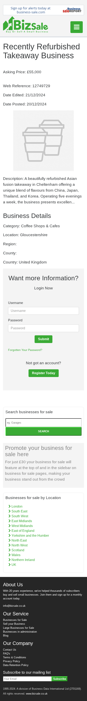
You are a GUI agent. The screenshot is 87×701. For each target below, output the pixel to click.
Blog (5, 635)
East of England (22, 530)
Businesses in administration (20, 631)
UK (13, 564)
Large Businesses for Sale (18, 627)
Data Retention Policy (16, 665)
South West (19, 516)
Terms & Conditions (14, 657)
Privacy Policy (11, 661)
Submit (43, 339)
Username (15, 303)
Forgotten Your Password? (25, 350)
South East (19, 511)
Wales (15, 555)
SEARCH (43, 431)
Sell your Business (14, 623)
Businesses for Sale (15, 619)
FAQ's (6, 653)
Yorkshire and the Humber (30, 535)
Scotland (17, 550)
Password (15, 320)
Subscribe (59, 678)
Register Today (43, 373)
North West (19, 545)
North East (19, 540)
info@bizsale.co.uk (14, 605)
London (16, 506)
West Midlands (22, 526)
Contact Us (9, 649)
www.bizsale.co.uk (37, 693)
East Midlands (21, 521)
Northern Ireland (23, 560)
